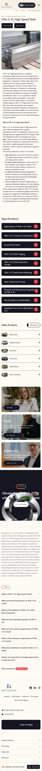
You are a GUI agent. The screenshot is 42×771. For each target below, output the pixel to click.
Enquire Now (35, 767)
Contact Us (20, 669)
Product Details (7, 25)
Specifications (20, 25)
